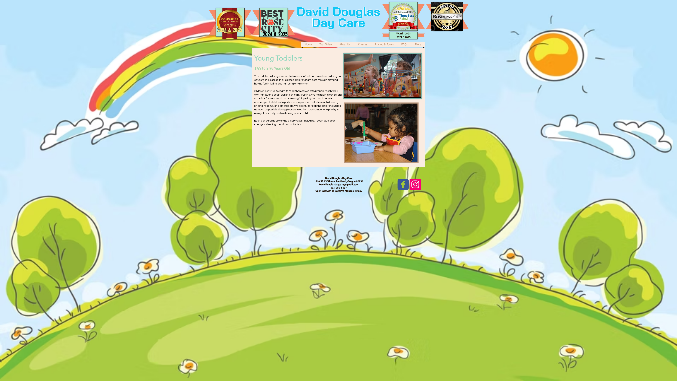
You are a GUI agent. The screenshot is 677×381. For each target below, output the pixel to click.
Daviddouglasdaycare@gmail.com (338, 184)
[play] (410, 158)
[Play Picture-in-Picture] (410, 93)
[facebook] (403, 184)
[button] (362, 44)
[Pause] (349, 93)
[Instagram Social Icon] (415, 184)
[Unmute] (355, 93)
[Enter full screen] (416, 93)
